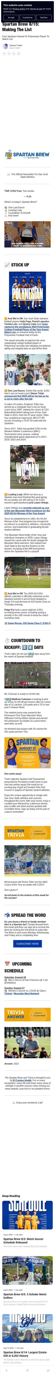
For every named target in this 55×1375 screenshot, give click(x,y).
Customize (27, 17)
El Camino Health (22, 1080)
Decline (43, 17)
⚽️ (6, 623)
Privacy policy (19, 8)
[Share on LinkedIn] (19, 54)
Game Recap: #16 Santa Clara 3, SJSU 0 (29, 623)
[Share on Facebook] (4, 54)
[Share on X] (9, 54)
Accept (11, 17)
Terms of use (36, 8)
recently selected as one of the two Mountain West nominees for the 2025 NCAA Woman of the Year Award (27, 511)
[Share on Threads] (14, 54)
